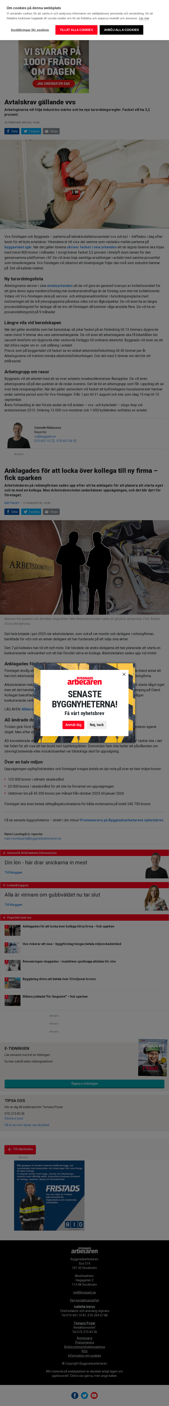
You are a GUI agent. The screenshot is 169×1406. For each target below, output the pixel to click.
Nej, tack (97, 725)
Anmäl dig (73, 725)
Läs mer (144, 18)
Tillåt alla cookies (76, 30)
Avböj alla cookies (121, 30)
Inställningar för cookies (30, 30)
